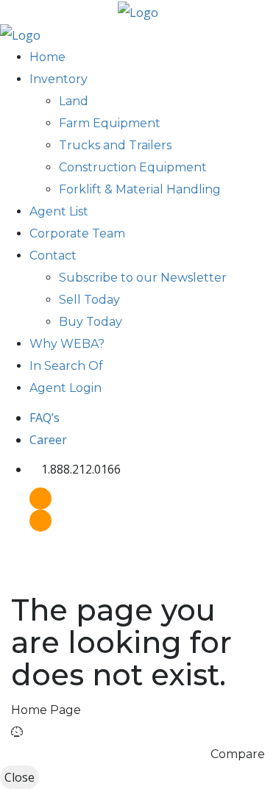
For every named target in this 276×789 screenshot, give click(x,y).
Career (48, 440)
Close (19, 777)
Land (73, 101)
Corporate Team (77, 233)
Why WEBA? (67, 344)
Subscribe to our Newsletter (143, 278)
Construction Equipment (133, 167)
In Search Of (66, 366)
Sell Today (89, 300)
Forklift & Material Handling (140, 189)
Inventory (58, 79)
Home (47, 57)
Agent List (58, 211)
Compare (237, 754)
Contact (53, 256)
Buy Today (90, 322)
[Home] (138, 11)
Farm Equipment (109, 123)
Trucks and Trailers (115, 145)
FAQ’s (44, 418)
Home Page (46, 710)
